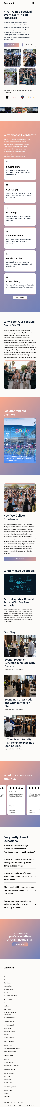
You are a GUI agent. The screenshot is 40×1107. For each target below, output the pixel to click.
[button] (33, 3)
